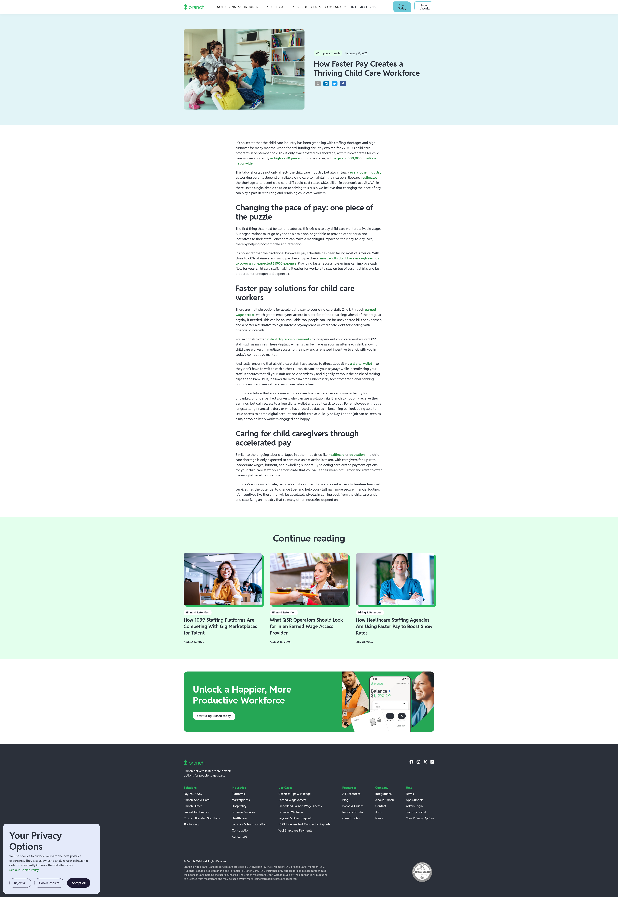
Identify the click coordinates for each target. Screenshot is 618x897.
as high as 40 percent (286, 158)
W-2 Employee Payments (295, 830)
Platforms (238, 794)
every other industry (365, 172)
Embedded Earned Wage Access (300, 806)
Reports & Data (352, 812)
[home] (194, 7)
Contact (380, 806)
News (379, 818)
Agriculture (239, 836)
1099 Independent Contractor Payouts (304, 824)
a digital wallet (361, 363)
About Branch (384, 800)
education (357, 454)
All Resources (351, 794)
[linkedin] (432, 761)
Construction (240, 830)
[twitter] (425, 761)
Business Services (243, 812)
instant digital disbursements (289, 339)
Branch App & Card (197, 800)
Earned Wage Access (292, 800)
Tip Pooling (191, 824)
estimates (369, 177)
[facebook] (411, 761)
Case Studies (351, 818)
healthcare (336, 454)
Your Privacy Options (420, 818)
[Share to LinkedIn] (326, 83)
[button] (228, 7)
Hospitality (239, 806)
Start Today (402, 6)
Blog (345, 800)
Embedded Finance (196, 812)
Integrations (363, 7)
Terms (410, 794)
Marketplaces (241, 800)
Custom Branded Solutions (202, 818)
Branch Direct (193, 806)
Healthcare (239, 818)
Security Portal (416, 812)
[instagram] (418, 761)
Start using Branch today (214, 716)
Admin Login (414, 806)
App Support (414, 800)
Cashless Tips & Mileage (294, 794)
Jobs (378, 812)
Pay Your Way (193, 794)
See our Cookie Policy (24, 870)
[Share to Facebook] (343, 83)
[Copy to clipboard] (318, 83)
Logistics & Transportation (249, 824)
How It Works (424, 6)
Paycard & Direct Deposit (295, 818)
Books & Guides (352, 806)
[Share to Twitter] (334, 83)
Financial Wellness (290, 812)
